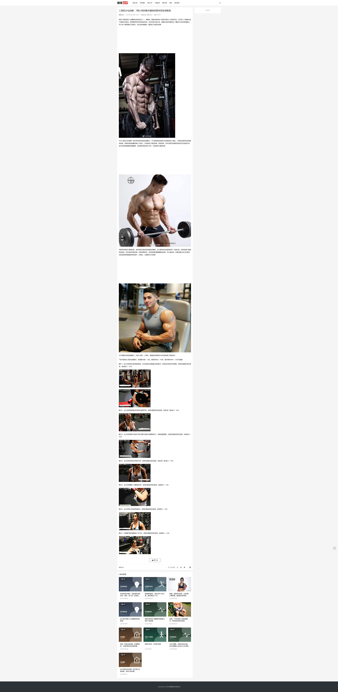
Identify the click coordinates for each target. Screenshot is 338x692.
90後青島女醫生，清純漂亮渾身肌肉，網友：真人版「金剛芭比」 (130, 595)
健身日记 (121, 15)
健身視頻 (176, 3)
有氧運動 (142, 3)
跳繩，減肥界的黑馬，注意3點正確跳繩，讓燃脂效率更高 (179, 595)
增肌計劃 (164, 3)
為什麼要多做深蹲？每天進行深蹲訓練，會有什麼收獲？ (130, 670)
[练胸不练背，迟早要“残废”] (154, 635)
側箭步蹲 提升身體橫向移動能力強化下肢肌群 (155, 620)
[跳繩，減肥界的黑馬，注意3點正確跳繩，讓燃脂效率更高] (179, 584)
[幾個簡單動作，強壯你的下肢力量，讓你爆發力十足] (154, 584)
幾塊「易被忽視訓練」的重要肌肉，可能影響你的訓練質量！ (130, 645)
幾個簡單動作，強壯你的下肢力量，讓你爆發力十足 (155, 595)
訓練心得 (149, 3)
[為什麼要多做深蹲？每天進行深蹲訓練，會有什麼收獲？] (130, 660)
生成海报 (172, 567)
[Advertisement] (155, 40)
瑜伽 (170, 3)
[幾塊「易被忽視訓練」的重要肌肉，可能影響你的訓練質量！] (130, 635)
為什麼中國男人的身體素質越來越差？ (130, 620)
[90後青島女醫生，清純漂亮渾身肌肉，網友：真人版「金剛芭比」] (130, 584)
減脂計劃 (134, 3)
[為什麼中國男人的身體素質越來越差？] (130, 609)
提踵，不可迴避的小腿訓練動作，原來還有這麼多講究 (178, 620)
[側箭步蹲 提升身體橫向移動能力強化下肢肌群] (154, 609)
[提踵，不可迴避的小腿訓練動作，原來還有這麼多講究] (179, 609)
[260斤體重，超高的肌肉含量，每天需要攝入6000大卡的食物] (179, 635)
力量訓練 (157, 3)
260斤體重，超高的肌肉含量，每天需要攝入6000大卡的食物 (179, 645)
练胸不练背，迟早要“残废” (153, 644)
